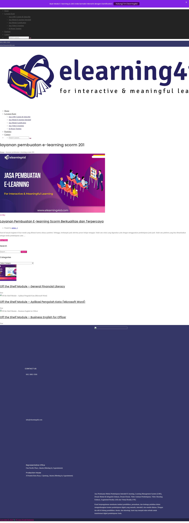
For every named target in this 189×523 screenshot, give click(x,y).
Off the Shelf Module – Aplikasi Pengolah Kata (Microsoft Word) (42, 302)
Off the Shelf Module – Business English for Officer (33, 317)
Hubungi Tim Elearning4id (126, 4)
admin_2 (15, 228)
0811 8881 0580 (5, 42)
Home (6, 11)
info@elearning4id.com (7, 45)
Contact (7, 34)
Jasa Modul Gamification (17, 23)
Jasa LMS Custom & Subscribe (19, 17)
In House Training (15, 28)
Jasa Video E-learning (16, 26)
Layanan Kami (9, 14)
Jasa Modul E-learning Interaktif (20, 20)
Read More (4, 240)
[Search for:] (10, 252)
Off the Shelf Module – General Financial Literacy (32, 286)
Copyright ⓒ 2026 (6, 520)
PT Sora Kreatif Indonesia (25, 520)
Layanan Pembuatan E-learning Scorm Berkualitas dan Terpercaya (52, 221)
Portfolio (7, 32)
